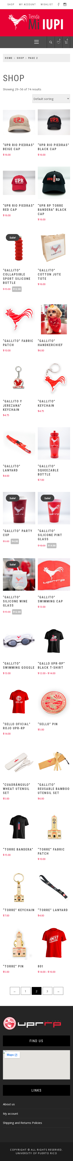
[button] (12, 123)
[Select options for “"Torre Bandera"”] (12, 827)
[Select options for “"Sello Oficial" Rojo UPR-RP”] (12, 702)
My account (27, 4)
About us (9, 1104)
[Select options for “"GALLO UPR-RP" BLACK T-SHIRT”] (47, 641)
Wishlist (47, 4)
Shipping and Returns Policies (22, 1123)
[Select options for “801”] (47, 944)
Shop (10, 4)
